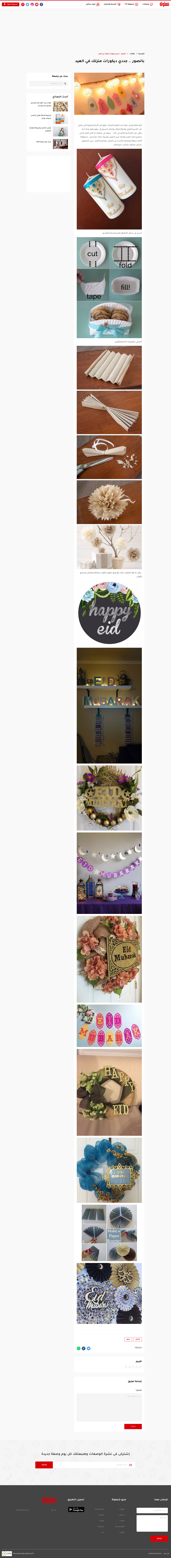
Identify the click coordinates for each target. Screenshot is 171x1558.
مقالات (132, 54)
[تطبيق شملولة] (71, 1509)
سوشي (122, 1532)
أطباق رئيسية (120, 1527)
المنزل (137, 1339)
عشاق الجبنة (99, 1509)
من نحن (53, 1510)
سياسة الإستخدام (22, 1510)
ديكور (128, 1339)
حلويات (101, 1521)
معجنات (101, 1515)
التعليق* (139, 1390)
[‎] (48, 106)
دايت (102, 1532)
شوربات (122, 1509)
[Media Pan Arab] (7, 1553)
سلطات (122, 1515)
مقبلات (122, 1521)
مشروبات (100, 1527)
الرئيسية (141, 54)
